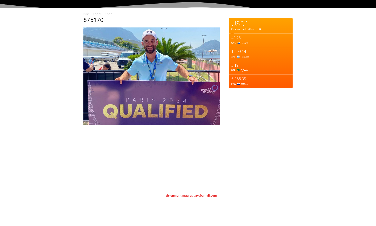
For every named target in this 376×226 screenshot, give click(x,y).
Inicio (86, 14)
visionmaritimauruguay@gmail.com (191, 195)
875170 (97, 14)
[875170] (151, 124)
